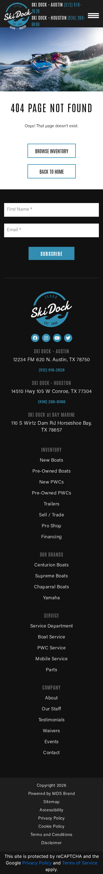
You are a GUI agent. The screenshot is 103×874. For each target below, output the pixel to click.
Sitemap (51, 802)
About (51, 698)
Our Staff (51, 709)
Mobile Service (51, 659)
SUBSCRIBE (51, 253)
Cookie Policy (51, 827)
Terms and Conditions (51, 835)
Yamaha (51, 598)
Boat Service (51, 637)
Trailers (52, 504)
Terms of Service (79, 863)
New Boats (51, 460)
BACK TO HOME (52, 171)
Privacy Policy (51, 819)
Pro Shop (52, 526)
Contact (51, 753)
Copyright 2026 (51, 786)
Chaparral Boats (51, 587)
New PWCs (51, 482)
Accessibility (51, 810)
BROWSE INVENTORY (51, 150)
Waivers (51, 731)
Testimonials (51, 720)
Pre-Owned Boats (51, 471)
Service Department (51, 626)
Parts (51, 670)
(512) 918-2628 (52, 370)
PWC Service (51, 648)
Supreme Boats (51, 576)
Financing (51, 537)
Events (51, 742)
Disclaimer (51, 843)
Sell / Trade (51, 515)
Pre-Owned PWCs (51, 493)
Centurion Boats (51, 565)
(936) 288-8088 (51, 402)
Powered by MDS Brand (51, 794)
